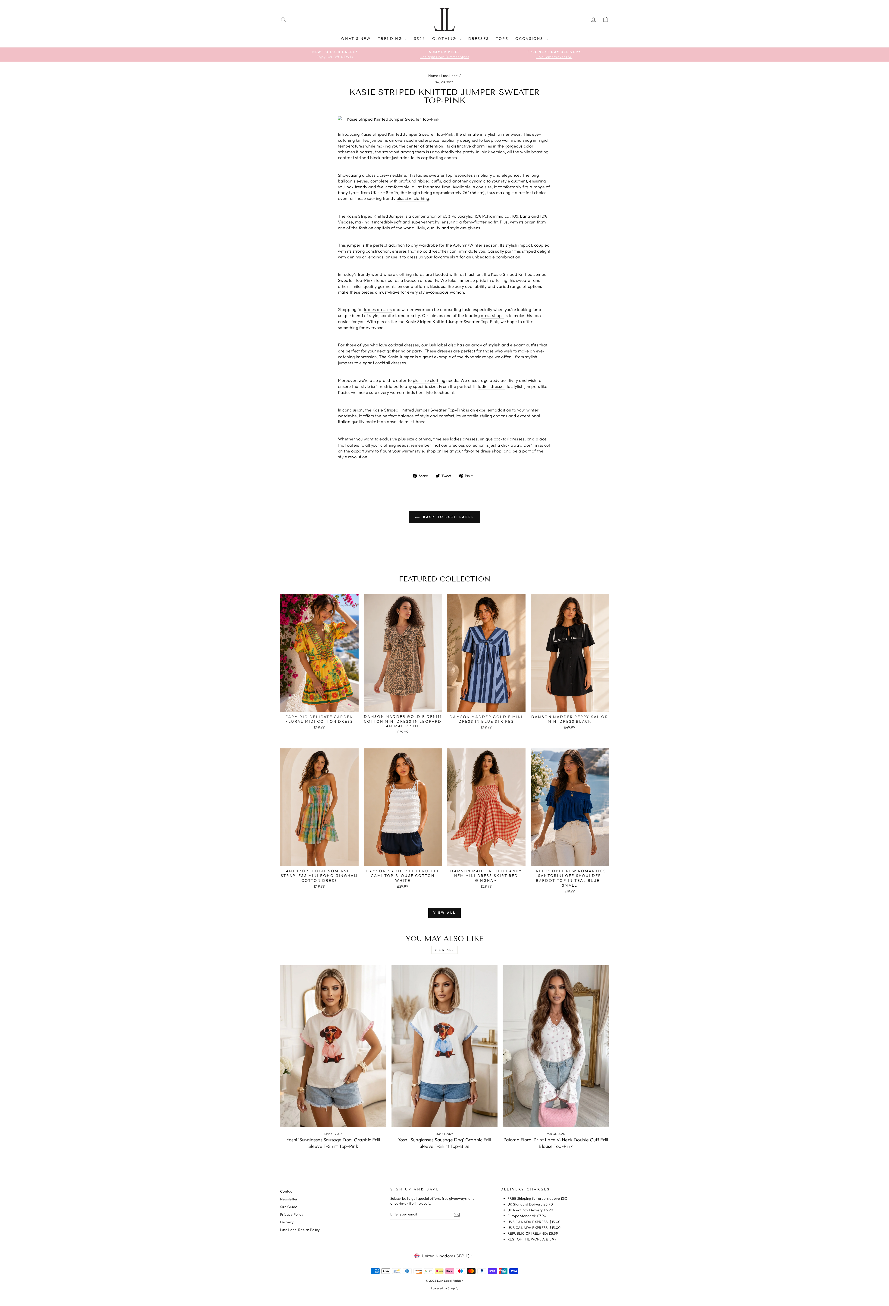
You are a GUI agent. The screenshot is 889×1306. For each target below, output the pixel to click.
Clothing (445, 38)
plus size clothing (413, 198)
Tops (502, 38)
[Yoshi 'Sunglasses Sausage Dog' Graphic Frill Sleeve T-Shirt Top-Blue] (444, 1046)
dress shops (492, 315)
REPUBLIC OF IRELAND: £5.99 (532, 1233)
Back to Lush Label (447, 517)
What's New (356, 38)
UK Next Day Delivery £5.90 (530, 1210)
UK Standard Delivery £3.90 (530, 1204)
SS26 (419, 38)
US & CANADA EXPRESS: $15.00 (534, 1222)
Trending (391, 38)
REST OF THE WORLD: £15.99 (532, 1239)
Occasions (530, 38)
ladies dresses (378, 309)
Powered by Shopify (444, 1288)
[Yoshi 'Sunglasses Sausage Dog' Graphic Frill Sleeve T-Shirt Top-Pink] (333, 1046)
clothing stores (410, 274)
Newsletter (289, 1199)
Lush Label (450, 75)
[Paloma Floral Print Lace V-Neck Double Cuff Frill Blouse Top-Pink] (556, 1046)
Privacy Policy (291, 1214)
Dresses (478, 38)
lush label (438, 345)
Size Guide (288, 1207)
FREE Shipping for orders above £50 (537, 1198)
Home (433, 75)
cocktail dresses (403, 345)
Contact (287, 1191)
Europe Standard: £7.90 (526, 1216)
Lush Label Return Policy (300, 1230)
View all (444, 912)
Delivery (287, 1222)
